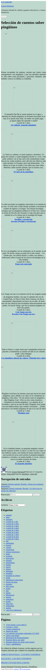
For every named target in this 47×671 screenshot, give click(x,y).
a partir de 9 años (12, 539)
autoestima (10, 543)
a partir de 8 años (12, 537)
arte (7, 541)
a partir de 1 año (12, 522)
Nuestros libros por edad (15, 640)
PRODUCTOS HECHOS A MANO (15, 663)
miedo (8, 593)
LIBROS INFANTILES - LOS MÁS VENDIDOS (20, 654)
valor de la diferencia (14, 610)
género (8, 569)
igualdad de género (13, 576)
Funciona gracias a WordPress (25, 667)
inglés (8, 578)
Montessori (10, 595)
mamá (8, 589)
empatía (9, 560)
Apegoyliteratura (7, 6)
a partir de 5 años (12, 530)
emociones (10, 558)
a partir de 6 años (12, 532)
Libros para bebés (12, 636)
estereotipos (10, 563)
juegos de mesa (11, 582)
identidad (9, 571)
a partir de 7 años (12, 535)
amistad (9, 515)
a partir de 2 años (12, 524)
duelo (8, 554)
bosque (8, 545)
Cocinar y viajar (12, 627)
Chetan (15, 669)
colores (8, 548)
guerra (8, 567)
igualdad (9, 573)
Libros (3, 474)
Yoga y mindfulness (13, 644)
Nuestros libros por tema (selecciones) (20, 642)
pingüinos (25, 474)
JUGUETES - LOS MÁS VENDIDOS (16, 659)
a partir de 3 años (12, 526)
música (8, 597)
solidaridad (10, 606)
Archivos (4, 505)
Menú (4, 17)
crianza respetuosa (13, 552)
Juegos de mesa (12, 631)
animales (9, 519)
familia (8, 565)
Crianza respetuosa (13, 629)
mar (7, 591)
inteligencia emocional (14, 580)
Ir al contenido (6, 2)
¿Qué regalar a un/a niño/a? (16, 625)
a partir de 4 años (12, 528)
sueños (8, 608)
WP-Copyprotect (24, 669)
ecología (9, 556)
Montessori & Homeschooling (17, 638)
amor (8, 517)
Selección (10, 474)
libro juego (10, 586)
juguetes (9, 584)
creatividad (10, 550)
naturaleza (9, 599)
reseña (8, 601)
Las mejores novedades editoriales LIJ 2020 (22, 633)
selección (33, 474)
